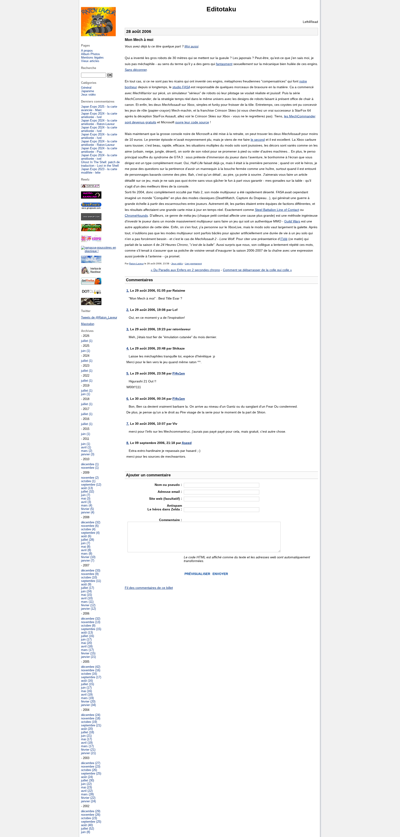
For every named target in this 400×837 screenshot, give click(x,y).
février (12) (88, 605)
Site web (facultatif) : (165, 498)
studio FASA (181, 87)
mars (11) (87, 601)
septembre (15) (91, 629)
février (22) (88, 798)
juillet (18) (87, 732)
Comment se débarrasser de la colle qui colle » (257, 270)
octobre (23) (89, 818)
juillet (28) (87, 539)
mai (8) (85, 546)
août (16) (87, 680)
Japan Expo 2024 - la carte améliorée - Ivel (99, 115)
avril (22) (87, 791)
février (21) (88, 749)
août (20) (87, 729)
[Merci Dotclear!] (91, 293)
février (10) (88, 557)
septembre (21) (91, 725)
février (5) (87, 509)
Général (86, 87)
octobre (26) (89, 770)
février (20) (88, 701)
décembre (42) (90, 666)
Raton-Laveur (136, 263)
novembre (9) (90, 574)
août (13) (87, 488)
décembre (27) (90, 763)
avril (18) (87, 646)
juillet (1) (86, 341)
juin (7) (85, 495)
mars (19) (87, 698)
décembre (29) (90, 811)
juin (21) (86, 735)
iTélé (284, 239)
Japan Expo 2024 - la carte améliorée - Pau (99, 150)
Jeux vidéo (177, 263)
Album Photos (90, 54)
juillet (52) (87, 828)
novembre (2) (90, 477)
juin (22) (86, 784)
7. (127, 423)
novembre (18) (90, 718)
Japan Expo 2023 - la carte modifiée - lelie (99, 170)
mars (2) (86, 451)
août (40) (87, 825)
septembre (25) (91, 773)
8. (127, 443)
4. (127, 348)
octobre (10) (89, 577)
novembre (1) (90, 467)
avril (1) (86, 447)
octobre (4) (88, 529)
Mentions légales (92, 57)
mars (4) (86, 505)
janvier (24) (88, 801)
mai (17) (86, 739)
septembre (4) (90, 532)
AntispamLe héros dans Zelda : (164, 507)
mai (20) (86, 643)
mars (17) (87, 650)
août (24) (87, 777)
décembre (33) (90, 570)
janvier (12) (88, 608)
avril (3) (86, 502)
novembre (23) (90, 766)
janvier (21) (88, 657)
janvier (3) (87, 454)
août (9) (86, 584)
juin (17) (86, 639)
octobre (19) (89, 722)
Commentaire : (170, 520)
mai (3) (85, 498)
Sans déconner (136, 70)
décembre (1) (90, 464)
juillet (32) (87, 491)
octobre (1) (88, 481)
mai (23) (86, 787)
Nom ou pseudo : (168, 485)
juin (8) (85, 832)
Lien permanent (193, 263)
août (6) (86, 536)
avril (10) (87, 598)
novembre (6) (90, 526)
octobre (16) (89, 673)
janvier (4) (87, 512)
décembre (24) (90, 715)
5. (127, 373)
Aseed (187, 443)
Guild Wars (292, 221)
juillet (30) (87, 780)
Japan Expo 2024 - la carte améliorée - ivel (99, 156)
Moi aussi (191, 46)
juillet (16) (87, 636)
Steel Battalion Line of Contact (277, 210)
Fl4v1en (178, 373)
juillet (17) (87, 588)
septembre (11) (91, 581)
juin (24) (86, 591)
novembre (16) (90, 670)
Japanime (87, 91)
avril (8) (86, 550)
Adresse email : (170, 491)
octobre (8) (88, 625)
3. (127, 329)
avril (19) (87, 694)
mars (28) (87, 794)
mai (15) (86, 595)
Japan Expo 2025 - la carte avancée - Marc (99, 108)
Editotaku (221, 9)
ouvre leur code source (192, 122)
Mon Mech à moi (139, 40)
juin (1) (85, 351)
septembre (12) (91, 484)
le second (258, 139)
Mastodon (87, 324)
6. (127, 398)
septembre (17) (91, 677)
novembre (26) (90, 814)
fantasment (224, 64)
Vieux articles (90, 61)
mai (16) (86, 691)
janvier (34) (88, 705)
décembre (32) (90, 522)
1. (127, 290)
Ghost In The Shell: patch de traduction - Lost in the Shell (100, 163)
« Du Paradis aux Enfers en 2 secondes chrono (185, 270)
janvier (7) (87, 560)
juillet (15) (87, 684)
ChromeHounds (136, 215)
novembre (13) (90, 622)
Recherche (88, 68)
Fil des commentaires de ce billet (149, 588)
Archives (87, 331)
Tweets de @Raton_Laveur (99, 317)
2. (127, 310)
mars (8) (86, 553)
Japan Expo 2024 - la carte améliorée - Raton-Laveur (99, 122)
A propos (87, 50)
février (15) (88, 653)
